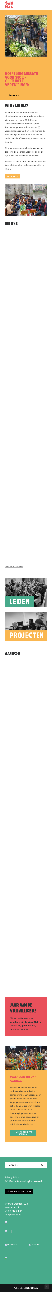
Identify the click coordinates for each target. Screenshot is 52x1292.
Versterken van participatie (24, 845)
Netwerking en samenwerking (25, 792)
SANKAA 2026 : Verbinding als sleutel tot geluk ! (25, 540)
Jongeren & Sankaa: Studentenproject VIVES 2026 (25, 372)
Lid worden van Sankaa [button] (24, 1133)
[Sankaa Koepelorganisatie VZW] (9, 5)
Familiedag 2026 (17, 482)
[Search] (26, 1165)
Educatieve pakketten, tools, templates (24, 900)
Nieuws (41, 235)
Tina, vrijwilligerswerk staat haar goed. (24, 428)
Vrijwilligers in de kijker (32, 403)
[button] (45, 5)
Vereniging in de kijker (21, 959)
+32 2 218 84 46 (13, 1211)
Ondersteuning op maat (21, 686)
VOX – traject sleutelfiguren (24, 314)
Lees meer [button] (12, 176)
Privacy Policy (12, 1177)
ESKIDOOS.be (31, 1288)
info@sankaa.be (13, 1214)
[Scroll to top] (47, 1286)
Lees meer (12, 95)
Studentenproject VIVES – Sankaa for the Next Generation (23, 262)
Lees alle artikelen (14, 566)
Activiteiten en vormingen (23, 739)
